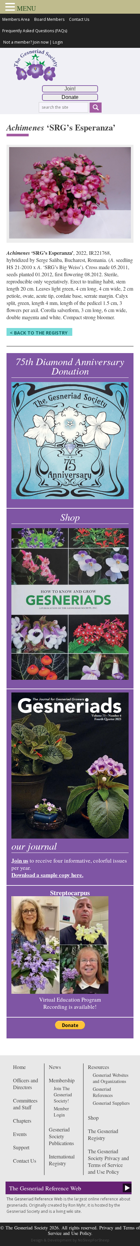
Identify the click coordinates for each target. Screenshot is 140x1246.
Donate (70, 97)
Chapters (22, 1120)
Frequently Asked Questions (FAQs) (34, 31)
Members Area (16, 19)
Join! (70, 88)
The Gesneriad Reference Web (45, 1188)
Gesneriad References (103, 1092)
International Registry (62, 1160)
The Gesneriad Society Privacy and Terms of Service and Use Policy (108, 1161)
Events (20, 1133)
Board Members (49, 19)
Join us (19, 860)
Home (19, 1066)
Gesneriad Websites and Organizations (110, 1078)
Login (58, 42)
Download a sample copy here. (47, 875)
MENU (26, 8)
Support (21, 1147)
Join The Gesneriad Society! (63, 1094)
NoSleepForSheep (93, 1240)
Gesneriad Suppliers (111, 1103)
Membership (62, 1080)
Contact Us (79, 19)
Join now (41, 42)
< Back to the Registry (38, 333)
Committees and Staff (25, 1104)
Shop (93, 1117)
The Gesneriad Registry (103, 1134)
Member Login (61, 1111)
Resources (98, 1066)
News (55, 1066)
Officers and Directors (25, 1083)
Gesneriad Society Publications (61, 1136)
